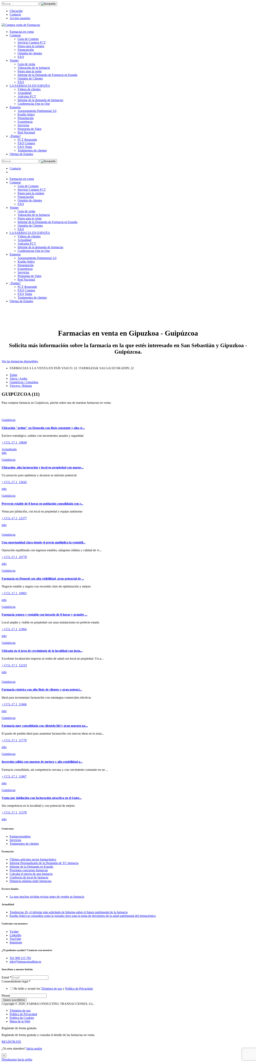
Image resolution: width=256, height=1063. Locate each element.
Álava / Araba (18, 378)
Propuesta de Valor (29, 129)
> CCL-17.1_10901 (14, 593)
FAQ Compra (26, 143)
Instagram (16, 942)
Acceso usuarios (20, 18)
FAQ (21, 57)
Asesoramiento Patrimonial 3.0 (37, 111)
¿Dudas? (15, 136)
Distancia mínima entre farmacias (30, 881)
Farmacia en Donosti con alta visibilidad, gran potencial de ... (43, 578)
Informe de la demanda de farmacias (40, 100)
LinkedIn (15, 935)
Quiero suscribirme (14, 999)
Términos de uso (51, 988)
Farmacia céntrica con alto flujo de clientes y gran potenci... (42, 689)
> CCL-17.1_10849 (14, 442)
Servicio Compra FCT (32, 42)
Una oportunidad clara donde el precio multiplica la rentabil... (43, 542)
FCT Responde (27, 139)
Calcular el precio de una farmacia (31, 874)
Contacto (15, 14)
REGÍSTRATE (11, 1041)
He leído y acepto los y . (53, 988)
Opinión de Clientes (30, 78)
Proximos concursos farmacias (29, 870)
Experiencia (25, 121)
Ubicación (16, 11)
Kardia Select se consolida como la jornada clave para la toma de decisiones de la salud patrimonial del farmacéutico (83, 915)
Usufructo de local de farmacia (29, 877)
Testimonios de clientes (32, 150)
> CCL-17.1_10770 (14, 557)
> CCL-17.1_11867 (14, 776)
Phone (6, 995)
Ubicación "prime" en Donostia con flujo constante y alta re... (43, 428)
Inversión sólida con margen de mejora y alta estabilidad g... (42, 761)
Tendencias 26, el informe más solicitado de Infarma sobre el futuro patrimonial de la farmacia (69, 912)
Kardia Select (26, 114)
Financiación (26, 49)
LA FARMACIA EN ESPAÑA (30, 85)
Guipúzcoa (8, 420)
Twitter (14, 931)
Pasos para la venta (30, 71)
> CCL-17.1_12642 (14, 482)
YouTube (15, 938)
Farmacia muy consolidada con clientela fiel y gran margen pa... (45, 725)
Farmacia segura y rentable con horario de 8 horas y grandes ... (44, 614)
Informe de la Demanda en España (31, 866)
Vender (14, 60)
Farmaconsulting (20, 836)
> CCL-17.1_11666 (14, 704)
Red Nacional (26, 132)
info (4, 453)
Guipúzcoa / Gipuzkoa (24, 382)
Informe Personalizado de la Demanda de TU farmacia (44, 863)
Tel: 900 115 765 (20, 958)
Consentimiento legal (16, 981)
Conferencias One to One (34, 103)
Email (6, 977)
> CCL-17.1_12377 (14, 518)
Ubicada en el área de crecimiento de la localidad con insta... (42, 650)
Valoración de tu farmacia (34, 67)
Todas (13, 375)
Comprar (15, 35)
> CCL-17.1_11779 (14, 740)
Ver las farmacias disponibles (20, 361)
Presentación (26, 118)
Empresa (15, 107)
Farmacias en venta (22, 31)
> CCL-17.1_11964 (14, 629)
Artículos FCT (27, 96)
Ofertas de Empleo (21, 154)
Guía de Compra (28, 39)
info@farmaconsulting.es (25, 961)
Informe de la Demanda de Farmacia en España (47, 75)
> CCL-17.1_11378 (14, 812)
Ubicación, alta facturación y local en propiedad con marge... (43, 467)
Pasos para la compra (31, 46)
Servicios (23, 125)
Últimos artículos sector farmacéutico (33, 859)
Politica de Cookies (22, 1017)
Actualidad (24, 93)
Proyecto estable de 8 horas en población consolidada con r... (42, 503)
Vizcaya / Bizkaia (21, 385)
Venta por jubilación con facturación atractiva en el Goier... (42, 798)
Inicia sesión (34, 1048)
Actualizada (9, 449)
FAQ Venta (25, 147)
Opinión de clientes (30, 53)
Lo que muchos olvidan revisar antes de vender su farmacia (47, 896)
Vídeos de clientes (29, 89)
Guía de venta (26, 64)
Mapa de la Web (20, 1021)
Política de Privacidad (79, 988)
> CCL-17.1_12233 (14, 665)
